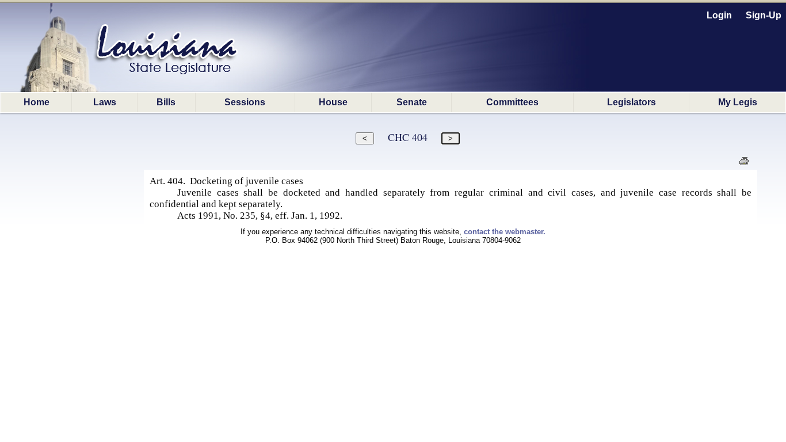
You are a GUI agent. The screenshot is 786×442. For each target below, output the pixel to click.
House (333, 102)
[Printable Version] (743, 164)
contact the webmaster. (504, 231)
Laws (104, 102)
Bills (166, 102)
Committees (512, 102)
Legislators (631, 102)
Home (36, 102)
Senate (411, 102)
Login (719, 15)
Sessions (244, 102)
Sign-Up (763, 15)
